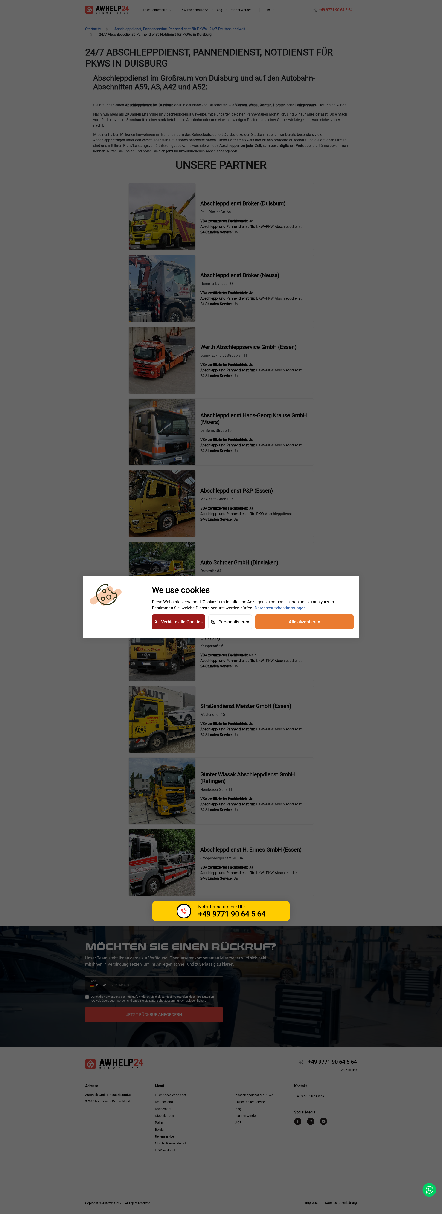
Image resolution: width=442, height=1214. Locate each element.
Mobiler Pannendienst (170, 1143)
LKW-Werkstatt (166, 1150)
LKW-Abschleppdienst (170, 1095)
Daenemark (163, 1109)
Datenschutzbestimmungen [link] (280, 608)
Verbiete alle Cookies (182, 621)
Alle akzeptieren (304, 621)
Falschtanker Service (250, 1102)
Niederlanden (164, 1116)
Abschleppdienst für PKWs (254, 1095)
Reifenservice (164, 1136)
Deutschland (164, 1102)
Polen (159, 1122)
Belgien (160, 1129)
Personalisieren (233, 621)
